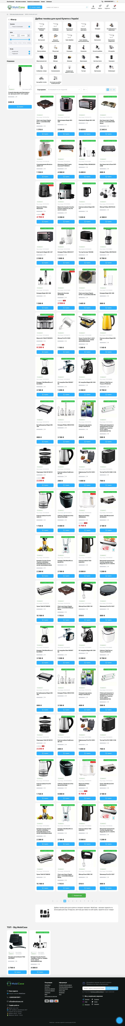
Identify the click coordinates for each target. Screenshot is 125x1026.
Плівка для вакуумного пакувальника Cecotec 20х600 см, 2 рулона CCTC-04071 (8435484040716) (107, 428)
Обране (100, 7)
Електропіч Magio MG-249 (87, 120)
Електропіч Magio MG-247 (44, 252)
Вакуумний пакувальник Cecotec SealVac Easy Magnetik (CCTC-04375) (107, 562)
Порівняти (107, 7)
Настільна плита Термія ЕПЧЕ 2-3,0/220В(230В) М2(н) (107, 121)
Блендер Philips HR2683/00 (87, 164)
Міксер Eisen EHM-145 (85, 606)
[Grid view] (108, 89)
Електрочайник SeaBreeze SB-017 (87, 964)
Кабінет (93, 8)
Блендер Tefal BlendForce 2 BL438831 (45, 383)
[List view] (111, 89)
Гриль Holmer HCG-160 (44, 1006)
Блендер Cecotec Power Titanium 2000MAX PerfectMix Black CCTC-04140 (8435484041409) (44, 563)
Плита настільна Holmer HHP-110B (86, 919)
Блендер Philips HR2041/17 (66, 252)
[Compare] (33, 75)
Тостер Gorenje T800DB (86, 252)
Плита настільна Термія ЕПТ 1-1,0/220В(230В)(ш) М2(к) (65, 608)
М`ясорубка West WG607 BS (65, 383)
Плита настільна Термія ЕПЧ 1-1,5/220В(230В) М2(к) (44, 121)
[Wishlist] (33, 72)
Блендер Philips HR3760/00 (108, 252)
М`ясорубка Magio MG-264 (87, 382)
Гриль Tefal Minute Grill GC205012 (107, 516)
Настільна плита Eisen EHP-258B (108, 165)
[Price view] (114, 89)
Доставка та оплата (21, 1)
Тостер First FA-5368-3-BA (108, 472)
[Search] (87, 7)
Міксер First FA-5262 (64, 338)
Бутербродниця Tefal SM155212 (64, 964)
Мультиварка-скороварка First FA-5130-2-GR (65, 1007)
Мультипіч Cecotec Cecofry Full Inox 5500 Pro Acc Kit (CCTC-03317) (66, 208)
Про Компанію (10, 1)
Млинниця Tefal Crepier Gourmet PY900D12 (65, 165)
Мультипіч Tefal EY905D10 (44, 338)
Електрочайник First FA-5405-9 (44, 516)
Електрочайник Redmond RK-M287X (107, 919)
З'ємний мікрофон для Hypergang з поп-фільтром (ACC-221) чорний (18, 93)
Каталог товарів (36, 7)
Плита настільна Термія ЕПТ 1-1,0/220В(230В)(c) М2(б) (107, 1008)
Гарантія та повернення (33, 1)
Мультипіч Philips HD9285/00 (84, 516)
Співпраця (49, 1)
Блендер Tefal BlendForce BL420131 (65, 561)
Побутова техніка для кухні (16, 14)
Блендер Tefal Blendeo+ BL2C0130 (107, 964)
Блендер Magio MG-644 (44, 293)
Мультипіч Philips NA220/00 (42, 207)
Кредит (43, 1)
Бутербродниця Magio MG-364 (45, 425)
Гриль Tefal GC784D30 (43, 606)
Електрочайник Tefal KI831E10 (85, 561)
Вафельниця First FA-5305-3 (87, 472)
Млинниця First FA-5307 (107, 606)
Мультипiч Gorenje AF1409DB (63, 293)
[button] (31, 87)
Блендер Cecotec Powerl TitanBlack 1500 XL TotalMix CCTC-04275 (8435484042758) (45, 921)
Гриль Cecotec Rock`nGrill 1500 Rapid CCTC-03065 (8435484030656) (87, 339)
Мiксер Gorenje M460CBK (44, 964)
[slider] (11, 39)
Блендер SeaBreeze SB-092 (87, 1006)
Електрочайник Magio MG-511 (87, 207)
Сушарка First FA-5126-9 (65, 918)
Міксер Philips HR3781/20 (107, 207)
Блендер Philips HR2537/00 (66, 425)
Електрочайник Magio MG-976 (108, 338)
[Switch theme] (117, 1)
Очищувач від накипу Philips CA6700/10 (85, 425)
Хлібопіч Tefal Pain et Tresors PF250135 (106, 383)
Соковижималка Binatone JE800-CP (44, 165)
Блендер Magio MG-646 (107, 293)
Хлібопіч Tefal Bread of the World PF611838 (65, 516)
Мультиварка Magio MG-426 (65, 120)
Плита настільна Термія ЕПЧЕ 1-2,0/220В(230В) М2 (87, 293)
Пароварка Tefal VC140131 (45, 472)
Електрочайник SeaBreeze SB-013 (65, 472)
